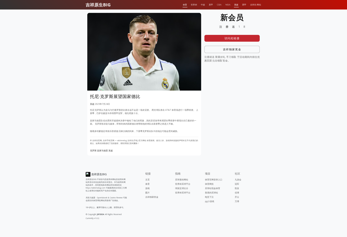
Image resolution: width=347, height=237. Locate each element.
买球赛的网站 (181, 179)
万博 (237, 201)
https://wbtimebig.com (95, 188)
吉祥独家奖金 (232, 49)
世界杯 (194, 4)
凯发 (237, 188)
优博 (237, 192)
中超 (203, 4)
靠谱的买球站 (211, 192)
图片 (147, 192)
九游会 (238, 179)
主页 (147, 179)
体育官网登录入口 (213, 179)
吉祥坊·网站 (255, 4)
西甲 (244, 4)
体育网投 (209, 183)
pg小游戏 (209, 201)
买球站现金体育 (212, 188)
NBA (227, 4)
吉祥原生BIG (98, 5)
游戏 (147, 188)
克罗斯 (93, 150)
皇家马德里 (102, 150)
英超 (236, 4)
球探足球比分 (181, 188)
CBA (219, 4)
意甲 (211, 4)
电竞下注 (209, 196)
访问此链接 (232, 38)
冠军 (237, 183)
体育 (185, 4)
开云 (237, 196)
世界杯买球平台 (182, 183)
